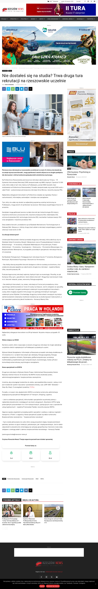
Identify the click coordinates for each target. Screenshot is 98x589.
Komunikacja (74, 184)
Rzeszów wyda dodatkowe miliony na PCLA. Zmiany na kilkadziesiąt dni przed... (79, 359)
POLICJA (3, 19)
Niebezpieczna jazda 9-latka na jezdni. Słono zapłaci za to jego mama (86, 229)
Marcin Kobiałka (9, 84)
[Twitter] (91, 1)
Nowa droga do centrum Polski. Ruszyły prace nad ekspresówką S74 (53, 520)
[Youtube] (94, 1)
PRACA (71, 152)
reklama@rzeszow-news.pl (53, 572)
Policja (71, 214)
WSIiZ (37, 479)
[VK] (26, 89)
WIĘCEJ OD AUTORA (30, 500)
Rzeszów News (71, 177)
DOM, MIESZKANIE (52, 19)
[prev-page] (3, 528)
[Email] (30, 89)
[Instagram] (88, 1)
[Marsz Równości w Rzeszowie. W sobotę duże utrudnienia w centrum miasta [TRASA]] (72, 221)
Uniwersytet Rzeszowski (28, 479)
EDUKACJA (80, 19)
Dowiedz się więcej (53, 586)
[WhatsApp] (13, 89)
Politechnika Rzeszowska (13, 479)
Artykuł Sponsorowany (73, 274)
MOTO (41, 19)
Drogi (46, 516)
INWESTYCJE (73, 330)
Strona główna (6, 68)
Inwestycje (70, 354)
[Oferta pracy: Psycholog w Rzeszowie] (81, 163)
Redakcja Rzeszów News (73, 364)
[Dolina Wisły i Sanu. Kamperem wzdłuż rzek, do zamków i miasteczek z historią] (81, 254)
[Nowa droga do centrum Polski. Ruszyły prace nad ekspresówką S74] (53, 510)
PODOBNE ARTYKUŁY (11, 500)
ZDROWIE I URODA (75, 240)
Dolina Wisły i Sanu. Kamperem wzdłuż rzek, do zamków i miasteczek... (80, 269)
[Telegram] (22, 89)
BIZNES (33, 19)
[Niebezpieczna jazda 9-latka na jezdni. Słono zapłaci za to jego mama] (72, 230)
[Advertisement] (32, 471)
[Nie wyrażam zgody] (96, 584)
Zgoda (42, 586)
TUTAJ (32, 387)
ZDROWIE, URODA (67, 19)
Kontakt (78, 1)
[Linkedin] (17, 89)
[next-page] (6, 528)
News (10, 70)
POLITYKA (24, 19)
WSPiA (42, 479)
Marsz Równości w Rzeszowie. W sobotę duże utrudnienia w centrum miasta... (86, 220)
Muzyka (25, 516)
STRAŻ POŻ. (13, 19)
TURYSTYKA (90, 19)
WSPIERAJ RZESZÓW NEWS (79, 284)
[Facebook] (85, 1)
